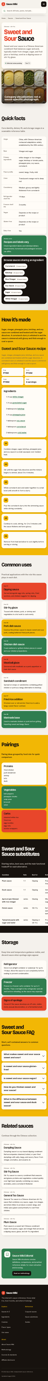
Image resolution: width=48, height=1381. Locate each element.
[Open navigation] (43, 4)
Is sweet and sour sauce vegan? (20, 1078)
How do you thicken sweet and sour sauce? (19, 1089)
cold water (22, 432)
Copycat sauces (31, 1312)
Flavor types (6, 1327)
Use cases (5, 1332)
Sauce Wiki (11, 4)
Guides (27, 1322)
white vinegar (18, 397)
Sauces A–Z (6, 1312)
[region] (24, 899)
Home (4, 18)
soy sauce (21, 420)
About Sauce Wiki (8, 1344)
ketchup (21, 408)
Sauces (10, 18)
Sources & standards (9, 1355)
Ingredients (5, 1317)
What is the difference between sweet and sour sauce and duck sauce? (20, 1102)
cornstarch (21, 426)
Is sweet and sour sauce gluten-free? (20, 1068)
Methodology (6, 1350)
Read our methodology (22, 1273)
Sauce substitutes (31, 1317)
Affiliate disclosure (8, 1360)
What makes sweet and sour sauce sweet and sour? (22, 1056)
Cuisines (5, 1322)
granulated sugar (20, 402)
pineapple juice (19, 414)
